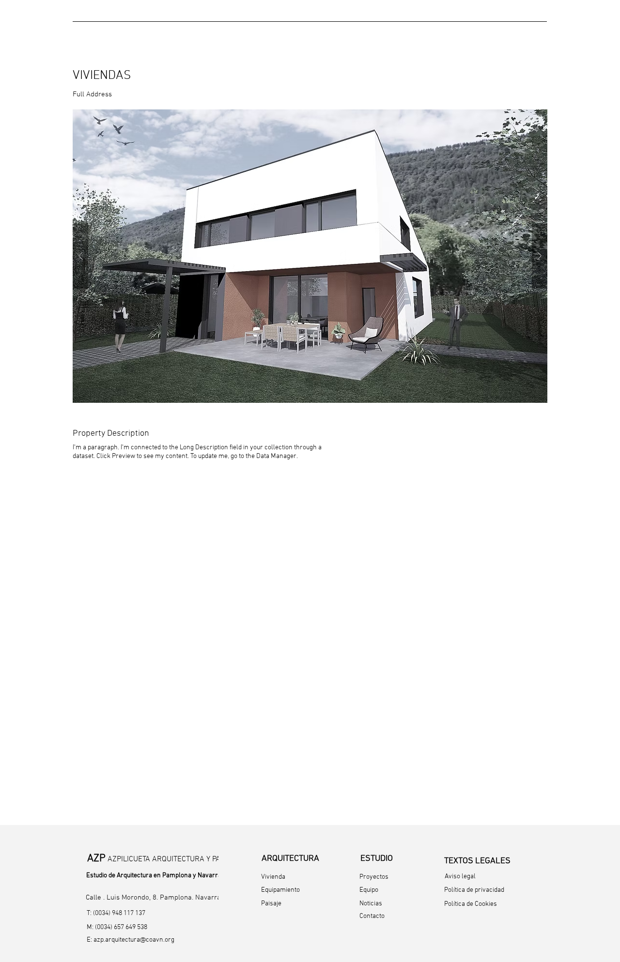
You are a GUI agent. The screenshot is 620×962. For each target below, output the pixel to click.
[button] (310, 256)
